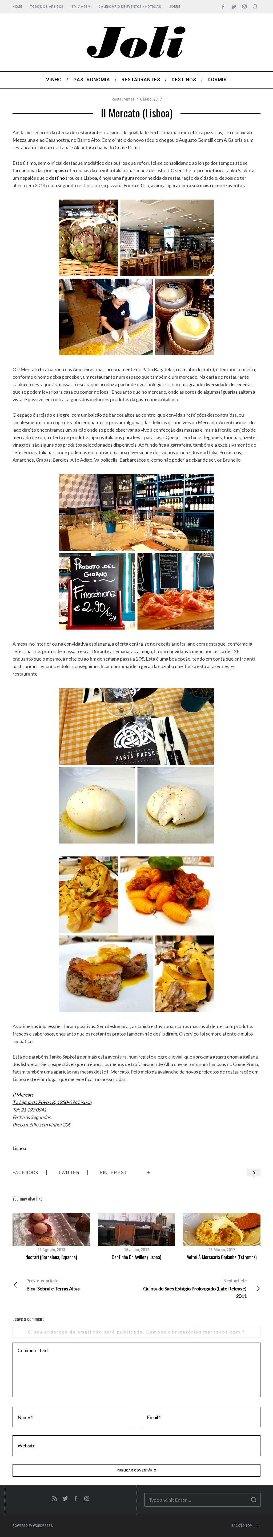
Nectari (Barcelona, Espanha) (51, 1257)
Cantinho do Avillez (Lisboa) (136, 1257)
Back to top (241, 1526)
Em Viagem (81, 7)
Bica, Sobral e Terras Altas (53, 1284)
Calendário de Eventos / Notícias (129, 7)
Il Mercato (23, 1095)
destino (57, 178)
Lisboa (19, 1148)
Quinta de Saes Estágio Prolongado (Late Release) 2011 (195, 1288)
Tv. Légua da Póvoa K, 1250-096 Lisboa (52, 1102)
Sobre (174, 7)
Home (17, 7)
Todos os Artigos (47, 7)
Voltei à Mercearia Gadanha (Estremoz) (222, 1257)
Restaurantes (123, 99)
